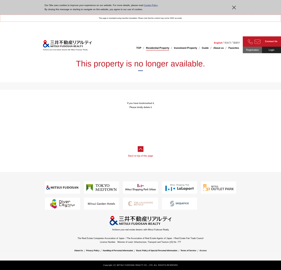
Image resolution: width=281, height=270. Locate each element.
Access (203, 250)
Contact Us (271, 41)
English (218, 42)
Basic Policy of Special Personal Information (156, 250)
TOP (138, 47)
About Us (78, 250)
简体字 (227, 42)
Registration (252, 49)
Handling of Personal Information (118, 250)
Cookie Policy (151, 5)
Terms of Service (188, 250)
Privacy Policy (93, 250)
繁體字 (236, 42)
